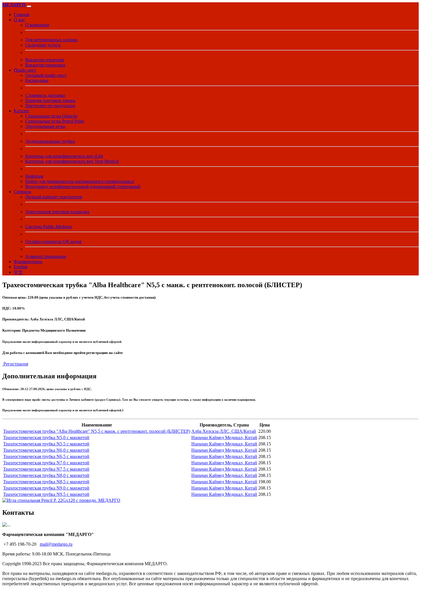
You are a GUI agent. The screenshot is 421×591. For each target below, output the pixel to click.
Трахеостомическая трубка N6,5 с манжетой (46, 456)
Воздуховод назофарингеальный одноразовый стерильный (82, 186)
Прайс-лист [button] (25, 70)
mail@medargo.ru (56, 544)
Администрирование (45, 256)
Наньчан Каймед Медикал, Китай (224, 437)
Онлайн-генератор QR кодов (53, 241)
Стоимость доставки (45, 95)
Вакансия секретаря (44, 59)
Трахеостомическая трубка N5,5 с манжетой (46, 443)
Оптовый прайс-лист (45, 75)
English (20, 266)
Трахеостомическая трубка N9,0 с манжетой (46, 488)
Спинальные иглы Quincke (51, 115)
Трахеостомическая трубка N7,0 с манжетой (46, 462)
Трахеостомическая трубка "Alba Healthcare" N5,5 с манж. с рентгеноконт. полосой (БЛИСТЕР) (96, 431)
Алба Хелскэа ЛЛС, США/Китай (223, 431)
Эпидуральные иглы (45, 126)
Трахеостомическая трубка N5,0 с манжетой (46, 437)
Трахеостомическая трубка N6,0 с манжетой (46, 450)
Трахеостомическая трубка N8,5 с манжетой (46, 481)
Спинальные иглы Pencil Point (54, 121)
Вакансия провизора (45, 64)
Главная (21, 14)
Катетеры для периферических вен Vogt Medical (72, 161)
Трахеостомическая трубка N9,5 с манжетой (46, 494)
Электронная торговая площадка (57, 211)
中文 (18, 272)
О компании (37, 24)
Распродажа (36, 80)
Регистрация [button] (15, 363)
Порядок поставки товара (50, 100)
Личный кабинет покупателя (53, 196)
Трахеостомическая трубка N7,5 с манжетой (46, 469)
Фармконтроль (28, 261)
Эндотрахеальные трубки (50, 141)
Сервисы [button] (22, 191)
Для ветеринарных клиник (51, 39)
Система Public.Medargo (48, 226)
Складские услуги (43, 44)
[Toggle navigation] (29, 6)
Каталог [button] (21, 110)
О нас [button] (19, 19)
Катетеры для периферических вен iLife (64, 156)
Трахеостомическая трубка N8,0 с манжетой (46, 475)
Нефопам (34, 176)
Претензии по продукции (50, 105)
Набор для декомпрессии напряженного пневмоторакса (79, 181)
